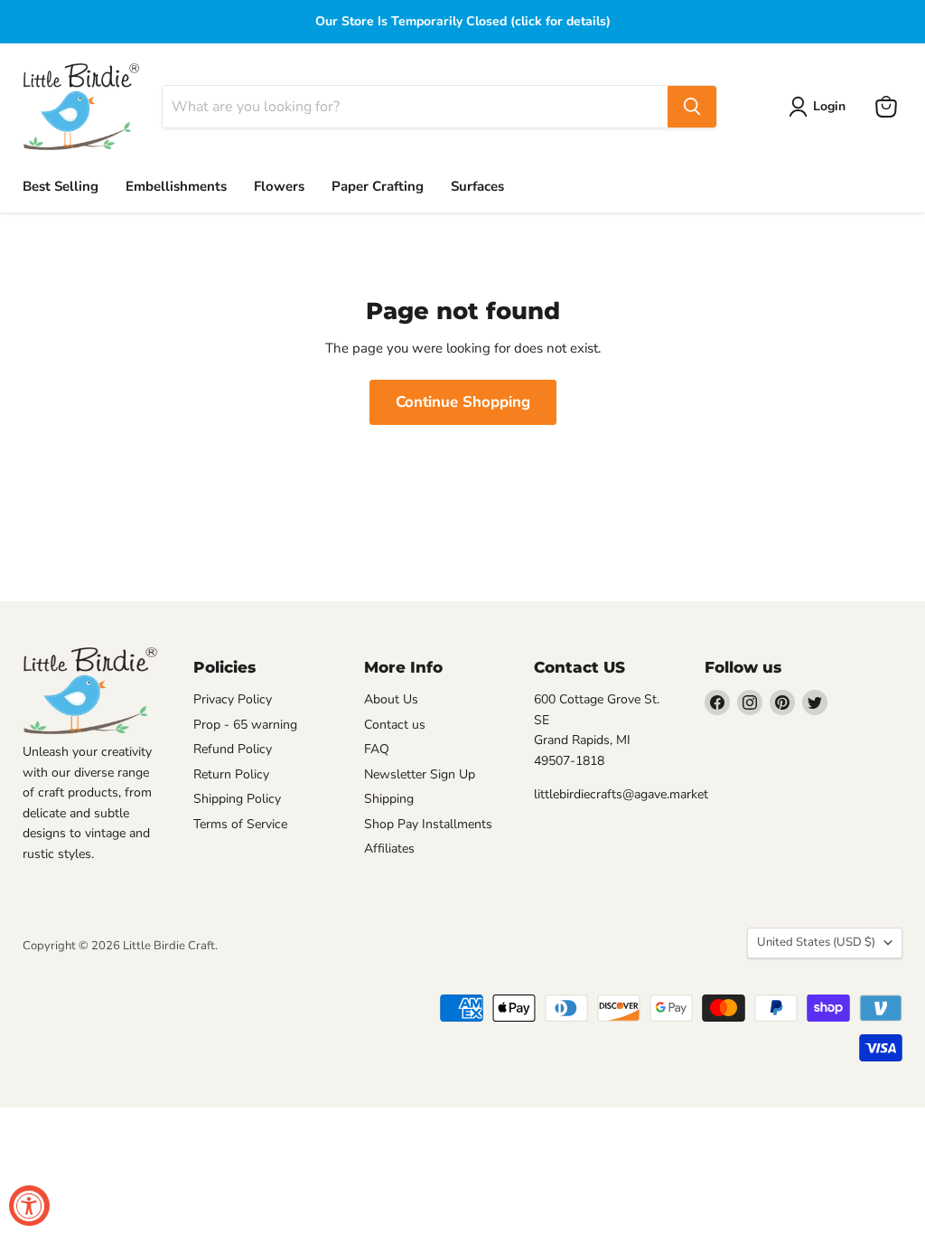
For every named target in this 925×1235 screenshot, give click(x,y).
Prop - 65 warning (245, 724)
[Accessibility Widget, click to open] (29, 1205)
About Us (391, 699)
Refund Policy (232, 749)
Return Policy (231, 774)
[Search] (692, 106)
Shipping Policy (237, 798)
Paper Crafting (378, 186)
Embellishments (176, 186)
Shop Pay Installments (428, 824)
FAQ (376, 749)
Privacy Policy (232, 699)
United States (816, 942)
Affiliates (389, 848)
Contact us (394, 724)
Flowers (279, 186)
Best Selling (60, 186)
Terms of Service (240, 824)
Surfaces (477, 186)
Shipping (389, 798)
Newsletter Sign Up (419, 774)
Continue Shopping (463, 401)
